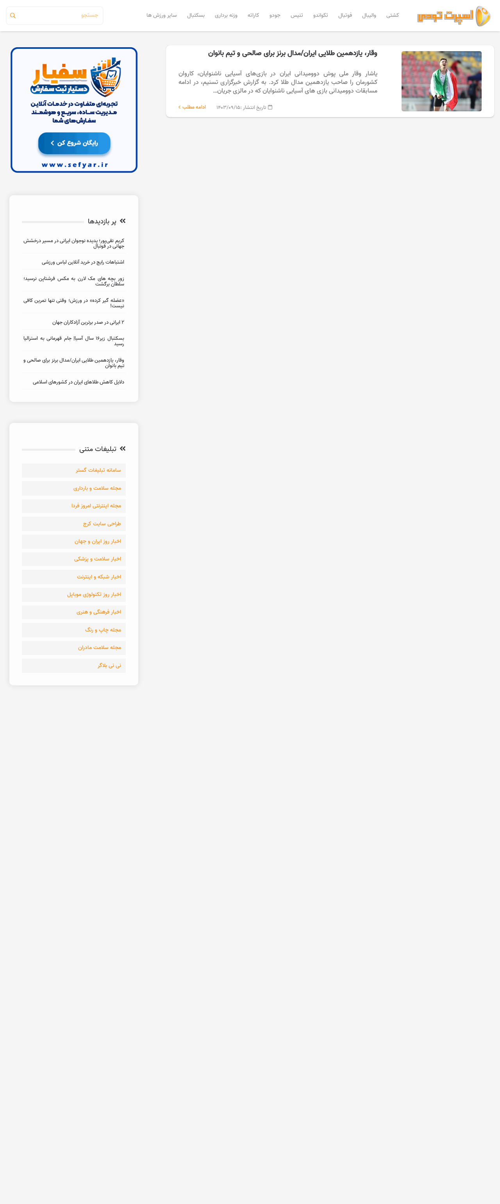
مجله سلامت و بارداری (97, 488)
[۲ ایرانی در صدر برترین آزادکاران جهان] (74, 323)
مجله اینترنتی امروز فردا (96, 505)
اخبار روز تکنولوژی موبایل (94, 594)
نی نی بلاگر (109, 665)
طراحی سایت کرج (102, 523)
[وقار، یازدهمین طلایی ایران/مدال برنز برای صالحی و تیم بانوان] (330, 81)
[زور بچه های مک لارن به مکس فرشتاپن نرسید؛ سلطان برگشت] (74, 282)
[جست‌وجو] (13, 15)
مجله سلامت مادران (99, 647)
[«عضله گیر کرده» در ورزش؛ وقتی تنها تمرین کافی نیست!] (74, 304)
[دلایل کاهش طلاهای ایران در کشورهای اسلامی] (74, 383)
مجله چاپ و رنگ (103, 630)
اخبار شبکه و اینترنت (99, 577)
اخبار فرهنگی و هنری (99, 612)
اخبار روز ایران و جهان (98, 541)
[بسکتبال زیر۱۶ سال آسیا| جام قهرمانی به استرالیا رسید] (74, 342)
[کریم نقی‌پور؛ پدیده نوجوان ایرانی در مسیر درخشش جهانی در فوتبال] (74, 244)
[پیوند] (454, 15)
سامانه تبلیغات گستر (98, 470)
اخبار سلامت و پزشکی (97, 559)
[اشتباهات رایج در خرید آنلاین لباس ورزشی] (74, 263)
